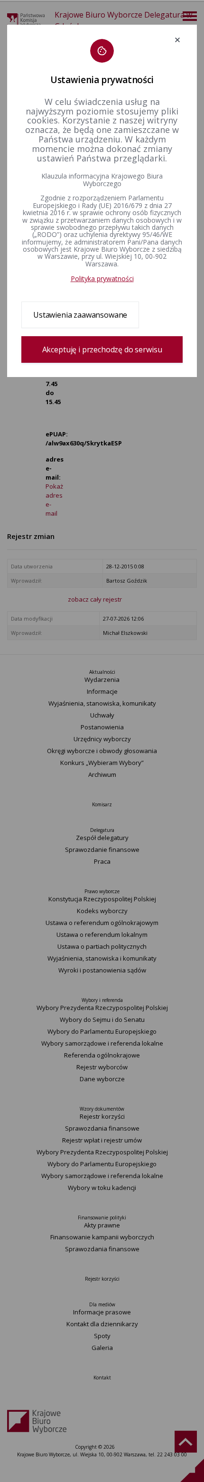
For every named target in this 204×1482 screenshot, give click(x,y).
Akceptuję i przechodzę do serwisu (102, 349)
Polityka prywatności (102, 278)
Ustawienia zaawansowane (80, 315)
